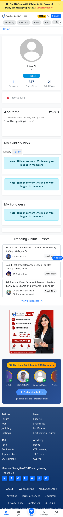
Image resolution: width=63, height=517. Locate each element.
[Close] (59, 4)
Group (40, 454)
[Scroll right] (59, 22)
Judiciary (6, 428)
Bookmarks (8, 449)
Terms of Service (31, 496)
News (36, 414)
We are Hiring (26, 489)
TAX (4, 440)
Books (36, 22)
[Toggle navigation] (26, 15)
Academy (9, 22)
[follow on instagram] (18, 478)
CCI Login (50, 503)
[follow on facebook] (11, 478)
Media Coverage (48, 489)
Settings (6, 433)
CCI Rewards (9, 458)
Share (55, 111)
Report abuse (17, 97)
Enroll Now (50, 256)
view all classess (31, 300)
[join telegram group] (46, 478)
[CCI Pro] (31, 331)
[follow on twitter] (4, 478)
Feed (4, 444)
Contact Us (34, 503)
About (9, 489)
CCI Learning (40, 449)
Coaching (23, 22)
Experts (37, 419)
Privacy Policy (15, 503)
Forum (5, 419)
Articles (6, 414)
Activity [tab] (7, 152)
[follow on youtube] (32, 478)
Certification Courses (45, 433)
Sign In (55, 15)
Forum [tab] (17, 151)
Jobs (47, 22)
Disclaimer (50, 496)
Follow (32, 76)
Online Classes (31, 239)
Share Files (39, 423)
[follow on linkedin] (25, 478)
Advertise (12, 496)
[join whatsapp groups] (39, 478)
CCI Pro (37, 458)
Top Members (9, 454)
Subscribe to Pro (33, 392)
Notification (39, 428)
